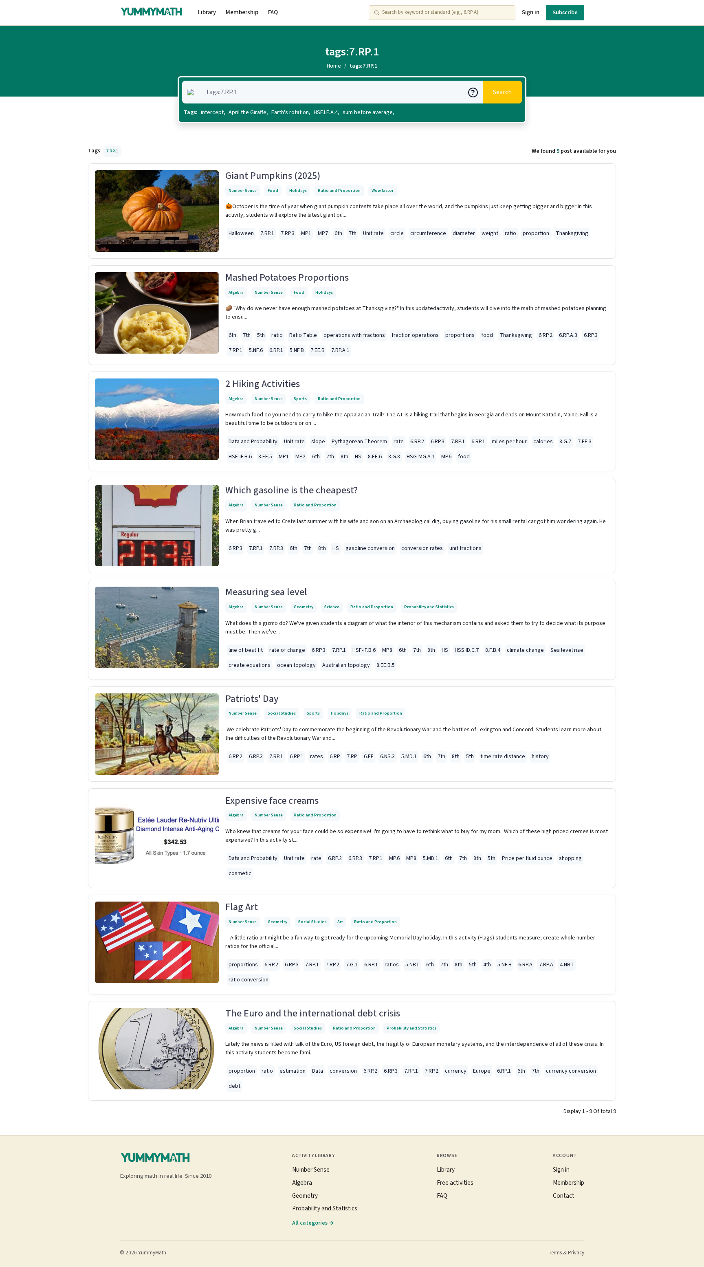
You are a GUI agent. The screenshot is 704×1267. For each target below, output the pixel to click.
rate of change (287, 650)
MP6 (446, 457)
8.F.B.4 (492, 650)
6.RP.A (525, 965)
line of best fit (246, 650)
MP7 (323, 233)
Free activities (455, 1182)
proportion (536, 233)
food (487, 335)
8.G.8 (394, 457)
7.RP (352, 756)
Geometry (303, 607)
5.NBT (412, 965)
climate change (525, 650)
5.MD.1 (409, 756)
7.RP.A (546, 965)
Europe (482, 1071)
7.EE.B (317, 350)
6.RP (335, 756)
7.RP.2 (332, 965)
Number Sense (243, 190)
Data (317, 1071)
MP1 (306, 233)
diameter (464, 233)
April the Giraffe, (248, 112)
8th (344, 457)
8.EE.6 (375, 457)
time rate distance (502, 756)
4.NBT (567, 965)
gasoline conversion (370, 548)
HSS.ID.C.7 (467, 650)
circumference (428, 233)
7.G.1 (352, 965)
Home (334, 66)
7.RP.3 (288, 233)
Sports (300, 399)
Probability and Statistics (429, 607)
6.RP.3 (591, 335)
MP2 (300, 457)
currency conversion (571, 1071)
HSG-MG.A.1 (421, 457)
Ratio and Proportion (339, 190)
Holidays (298, 190)
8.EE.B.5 (385, 665)
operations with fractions (354, 335)
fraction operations (415, 335)
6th (338, 233)
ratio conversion (248, 980)
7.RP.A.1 (340, 350)
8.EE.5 (265, 457)
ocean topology (296, 665)
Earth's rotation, (290, 112)
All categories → (313, 1223)
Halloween (241, 233)
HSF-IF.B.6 (240, 457)
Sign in (530, 12)
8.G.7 (565, 442)
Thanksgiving (572, 233)
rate (399, 442)
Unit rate (373, 233)
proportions (460, 335)
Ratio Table (303, 335)
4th (487, 965)
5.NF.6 (256, 350)
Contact (563, 1195)
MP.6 (394, 858)
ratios (392, 965)
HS (358, 457)
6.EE (369, 756)
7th (352, 233)
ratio (510, 233)
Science (331, 607)
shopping (570, 858)
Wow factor (383, 190)
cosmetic (240, 873)
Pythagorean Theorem (359, 442)
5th (261, 335)
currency (455, 1071)
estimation (292, 1071)
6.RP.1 (276, 350)
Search (502, 92)
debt (234, 1086)
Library (207, 12)
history (540, 756)
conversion (343, 1071)
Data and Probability (253, 442)
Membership (242, 12)
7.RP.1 (267, 233)
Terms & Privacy (566, 1252)
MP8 (387, 650)
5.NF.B (297, 350)
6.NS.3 (387, 756)
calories (543, 442)
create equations (250, 665)
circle (397, 233)
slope (318, 442)
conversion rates (422, 548)
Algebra (236, 292)
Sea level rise (566, 650)
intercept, (213, 112)
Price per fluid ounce (527, 858)
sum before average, (368, 112)
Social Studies (282, 713)
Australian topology (346, 665)
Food (273, 190)
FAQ (273, 12)
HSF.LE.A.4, (326, 112)
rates (316, 756)
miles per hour (509, 442)
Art (340, 922)
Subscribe (565, 12)
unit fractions (465, 548)
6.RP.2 (545, 335)
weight (490, 233)
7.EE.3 (585, 442)
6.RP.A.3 (568, 335)
